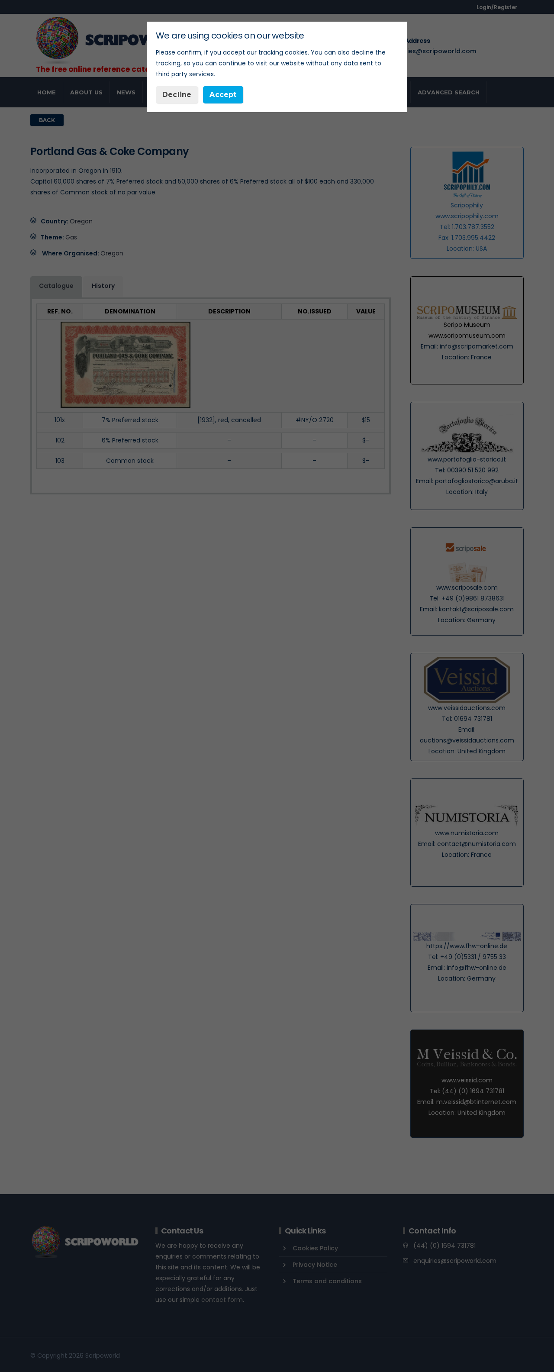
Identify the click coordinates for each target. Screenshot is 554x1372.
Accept (222, 94)
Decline (176, 94)
